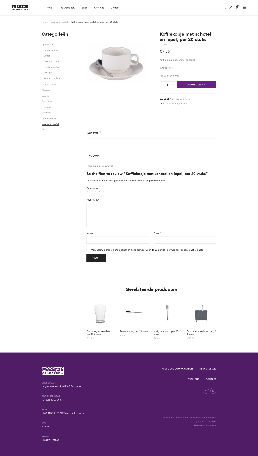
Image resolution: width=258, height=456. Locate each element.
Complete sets (49, 84)
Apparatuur (47, 44)
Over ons (99, 7)
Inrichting (46, 112)
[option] (101, 318)
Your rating (92, 188)
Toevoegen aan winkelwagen (196, 85)
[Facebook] (206, 391)
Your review (93, 199)
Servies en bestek (59, 21)
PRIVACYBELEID (207, 368)
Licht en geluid (49, 118)
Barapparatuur (51, 49)
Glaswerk (46, 106)
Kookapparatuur (52, 66)
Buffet (47, 55)
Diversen (46, 90)
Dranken (46, 95)
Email (157, 233)
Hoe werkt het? (67, 7)
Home (49, 7)
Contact (115, 7)
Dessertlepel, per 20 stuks (134, 331)
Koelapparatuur (51, 61)
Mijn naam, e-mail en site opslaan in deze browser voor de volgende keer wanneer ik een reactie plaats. (147, 250)
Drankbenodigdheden (176, 103)
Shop (84, 7)
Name (90, 233)
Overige (48, 72)
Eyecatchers (48, 101)
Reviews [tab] (93, 132)
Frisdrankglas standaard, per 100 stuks (99, 332)
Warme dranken (52, 77)
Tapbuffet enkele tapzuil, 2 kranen (201, 332)
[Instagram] (213, 391)
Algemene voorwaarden (177, 368)
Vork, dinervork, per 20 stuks (166, 332)
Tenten (45, 129)
